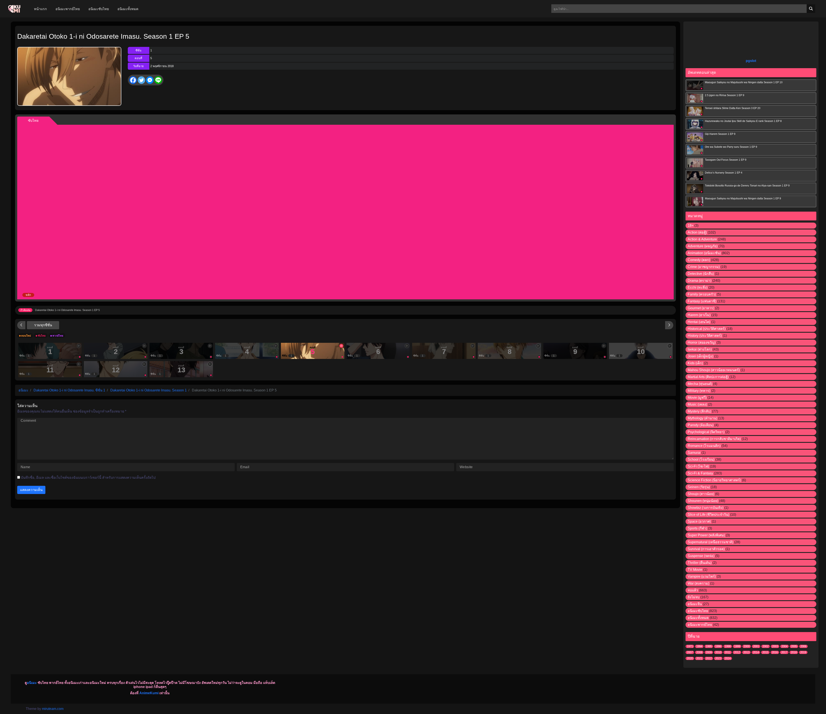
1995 (709, 646)
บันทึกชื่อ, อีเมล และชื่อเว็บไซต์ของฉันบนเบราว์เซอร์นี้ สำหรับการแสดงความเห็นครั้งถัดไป (88, 477)
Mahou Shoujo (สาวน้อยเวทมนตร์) (714, 370)
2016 (775, 652)
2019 (803, 652)
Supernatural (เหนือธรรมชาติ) (710, 542)
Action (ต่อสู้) (697, 232)
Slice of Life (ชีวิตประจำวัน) (708, 514)
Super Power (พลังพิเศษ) (706, 535)
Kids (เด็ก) (695, 363)
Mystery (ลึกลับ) (699, 411)
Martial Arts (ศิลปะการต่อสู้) (708, 377)
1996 (718, 646)
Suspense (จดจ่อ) (701, 556)
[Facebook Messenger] (150, 80)
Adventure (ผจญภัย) (703, 246)
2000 (747, 646)
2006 (803, 646)
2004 (784, 646)
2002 (766, 646)
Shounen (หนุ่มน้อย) (703, 501)
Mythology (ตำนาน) (702, 418)
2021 (699, 658)
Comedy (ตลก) (699, 260)
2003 (775, 646)
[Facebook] (133, 80)
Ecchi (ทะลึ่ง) (697, 287)
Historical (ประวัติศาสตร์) (707, 329)
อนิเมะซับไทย (698, 611)
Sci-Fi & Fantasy (700, 473)
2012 (737, 652)
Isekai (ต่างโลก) (700, 349)
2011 (727, 652)
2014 (756, 652)
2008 (699, 652)
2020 (690, 658)
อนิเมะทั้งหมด (698, 618)
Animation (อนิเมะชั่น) (704, 253)
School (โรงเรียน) (701, 459)
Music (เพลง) (697, 404)
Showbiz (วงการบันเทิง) (705, 507)
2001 (756, 646)
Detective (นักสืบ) (701, 273)
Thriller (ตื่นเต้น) (700, 563)
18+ (690, 225)
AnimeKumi (149, 693)
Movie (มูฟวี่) (697, 397)
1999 (737, 646)
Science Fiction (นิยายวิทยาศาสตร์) (714, 480)
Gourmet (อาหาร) (701, 308)
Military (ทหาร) (699, 390)
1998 (728, 646)
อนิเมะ (32, 683)
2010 (718, 652)
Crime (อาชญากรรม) (704, 267)
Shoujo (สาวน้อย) (701, 494)
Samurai (694, 452)
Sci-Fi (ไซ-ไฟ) (698, 466)
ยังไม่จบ (694, 597)
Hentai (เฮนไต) (699, 322)
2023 (718, 658)
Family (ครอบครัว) (702, 294)
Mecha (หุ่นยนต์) (700, 384)
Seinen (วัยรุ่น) (699, 487)
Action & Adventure (702, 239)
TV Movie (695, 569)
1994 (699, 646)
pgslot (751, 61)
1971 (690, 646)
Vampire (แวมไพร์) (702, 576)
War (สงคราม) (698, 583)
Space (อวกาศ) (699, 521)
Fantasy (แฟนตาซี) (702, 301)
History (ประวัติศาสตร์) (705, 335)
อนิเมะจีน (695, 604)
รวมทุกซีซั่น (43, 325)
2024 (728, 658)
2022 (709, 658)
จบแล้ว (693, 590)
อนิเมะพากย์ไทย (700, 624)
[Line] (158, 80)
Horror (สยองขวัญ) (702, 342)
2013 (746, 652)
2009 (709, 652)
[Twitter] (141, 80)
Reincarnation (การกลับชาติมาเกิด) (714, 439)
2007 (690, 652)
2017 (784, 652)
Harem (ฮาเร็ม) (699, 315)
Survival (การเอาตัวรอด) (706, 549)
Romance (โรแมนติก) (704, 446)
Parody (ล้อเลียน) (701, 425)
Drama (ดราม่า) (699, 280)
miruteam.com (52, 709)
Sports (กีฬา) (697, 528)
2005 (794, 646)
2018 (794, 652)
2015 (765, 652)
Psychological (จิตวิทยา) (706, 432)
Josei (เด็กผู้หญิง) (700, 356)
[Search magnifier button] (811, 8)
